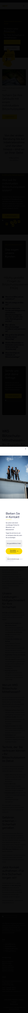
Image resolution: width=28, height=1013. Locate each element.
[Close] (26, 449)
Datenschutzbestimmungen (13, 559)
